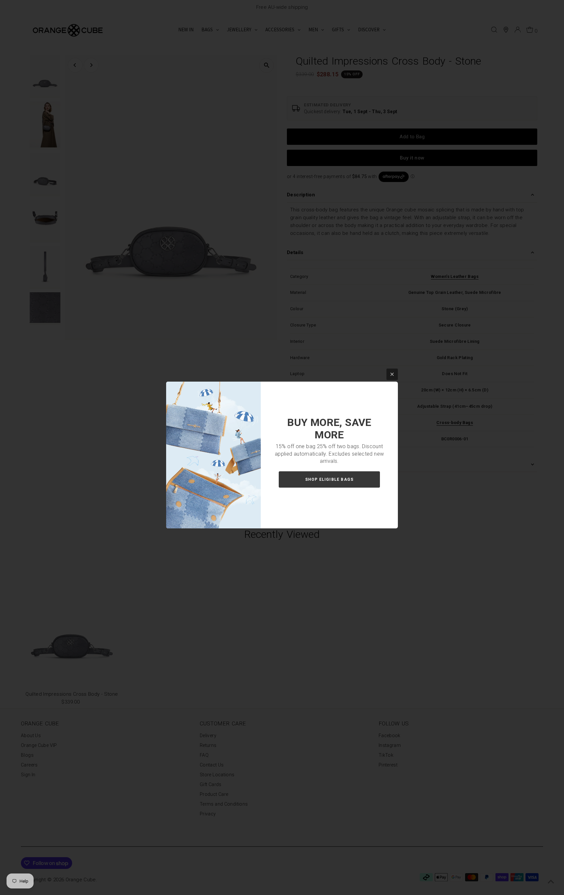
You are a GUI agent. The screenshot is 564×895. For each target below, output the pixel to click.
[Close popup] (392, 374)
